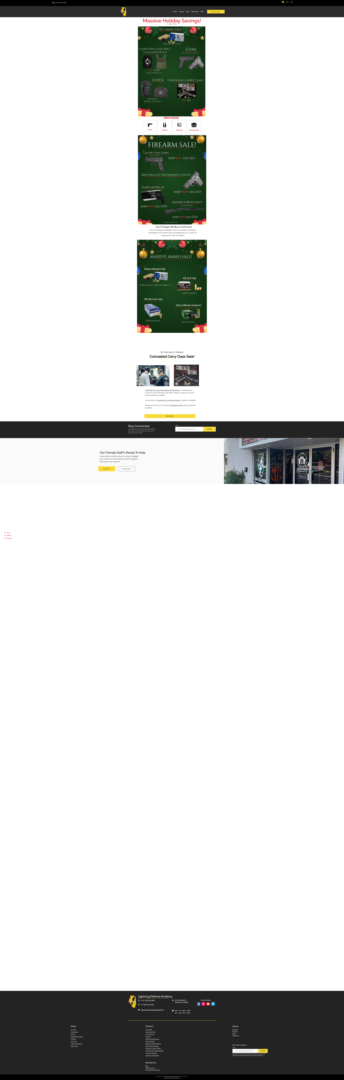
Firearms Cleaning (151, 1053)
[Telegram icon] (213, 1004)
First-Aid (148, 1037)
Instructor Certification (152, 1055)
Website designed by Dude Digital (172, 1078)
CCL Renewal (149, 1034)
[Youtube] (208, 1004)
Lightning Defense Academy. (172, 1076)
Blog (146, 1066)
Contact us (235, 1035)
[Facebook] (198, 1004)
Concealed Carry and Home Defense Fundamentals (162, 390)
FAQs (234, 1033)
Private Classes (150, 1041)
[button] (292, 2)
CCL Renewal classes (176, 405)
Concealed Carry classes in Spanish (168, 400)
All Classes (148, 1029)
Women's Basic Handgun (153, 1044)
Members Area (150, 1068)
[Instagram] (203, 1004)
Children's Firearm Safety (153, 1048)
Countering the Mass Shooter (154, 1051)
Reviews (235, 1031)
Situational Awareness (152, 1039)
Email (176, 425)
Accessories (74, 1032)
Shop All (73, 1029)
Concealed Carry (150, 1032)
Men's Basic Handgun (152, 1046)
